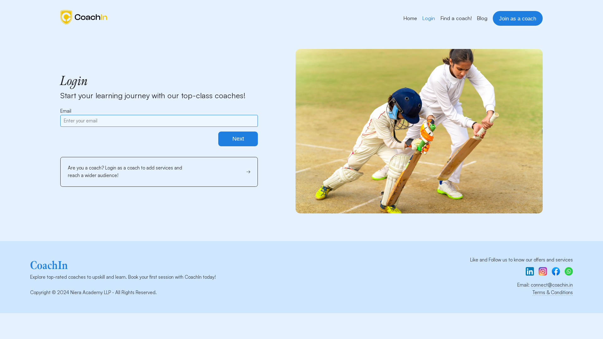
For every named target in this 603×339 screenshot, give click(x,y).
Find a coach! (456, 18)
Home (410, 18)
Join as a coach (517, 18)
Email (65, 111)
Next (238, 139)
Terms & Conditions (552, 292)
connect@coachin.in (552, 285)
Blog (482, 18)
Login (428, 18)
